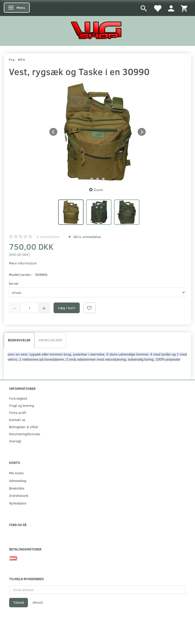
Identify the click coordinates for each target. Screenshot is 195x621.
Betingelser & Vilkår (23, 427)
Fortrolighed (18, 398)
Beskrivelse (19, 340)
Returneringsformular (24, 434)
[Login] (171, 8)
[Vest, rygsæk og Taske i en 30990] (97, 132)
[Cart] (184, 8)
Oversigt (15, 441)
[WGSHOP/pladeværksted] (97, 30)
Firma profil (17, 412)
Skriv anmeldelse (86, 236)
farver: (14, 283)
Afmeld (37, 602)
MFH (21, 59)
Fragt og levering (21, 405)
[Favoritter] (157, 8)
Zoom (98, 189)
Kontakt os (17, 419)
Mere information (23, 263)
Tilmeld (18, 602)
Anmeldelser (50, 340)
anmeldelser (48, 236)
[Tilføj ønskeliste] (89, 308)
